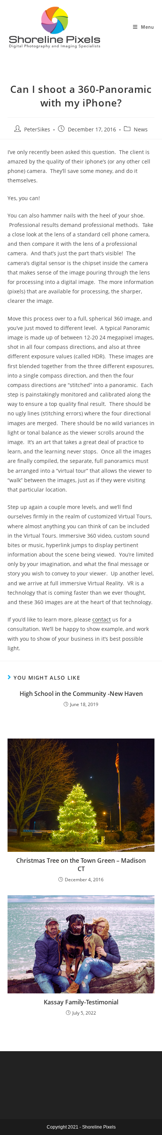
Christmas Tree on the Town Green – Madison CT (81, 864)
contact (101, 619)
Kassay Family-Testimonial (81, 1002)
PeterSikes (37, 129)
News (141, 129)
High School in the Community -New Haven (81, 693)
